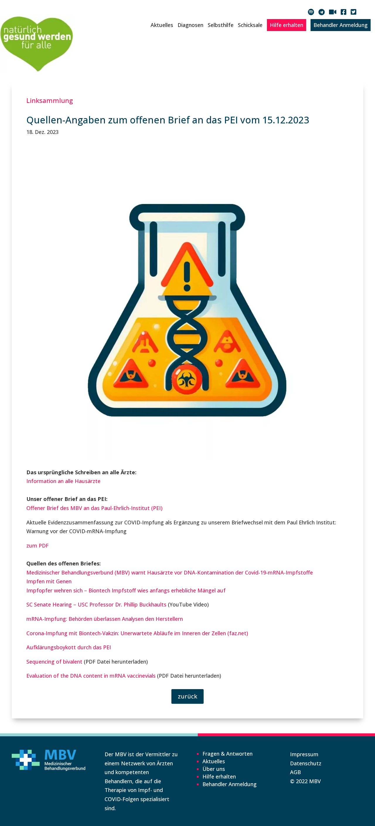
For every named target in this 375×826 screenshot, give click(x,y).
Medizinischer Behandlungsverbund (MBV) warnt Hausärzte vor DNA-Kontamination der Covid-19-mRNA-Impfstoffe (169, 572)
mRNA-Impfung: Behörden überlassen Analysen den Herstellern (104, 618)
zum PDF (37, 545)
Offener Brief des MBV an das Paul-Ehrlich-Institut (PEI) (94, 507)
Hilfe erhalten (286, 24)
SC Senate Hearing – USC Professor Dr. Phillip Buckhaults (96, 604)
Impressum (304, 754)
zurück (187, 696)
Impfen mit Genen (48, 581)
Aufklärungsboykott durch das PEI (68, 647)
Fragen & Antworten (227, 753)
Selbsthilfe (220, 24)
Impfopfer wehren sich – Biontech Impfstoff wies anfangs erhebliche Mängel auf (126, 590)
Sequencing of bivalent (54, 661)
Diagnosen (190, 24)
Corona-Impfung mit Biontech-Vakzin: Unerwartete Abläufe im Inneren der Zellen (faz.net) (137, 633)
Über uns (213, 768)
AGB (295, 772)
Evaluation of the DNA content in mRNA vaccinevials (91, 675)
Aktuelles (162, 24)
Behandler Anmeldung (340, 24)
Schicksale (250, 24)
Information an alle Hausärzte (63, 481)
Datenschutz (305, 763)
